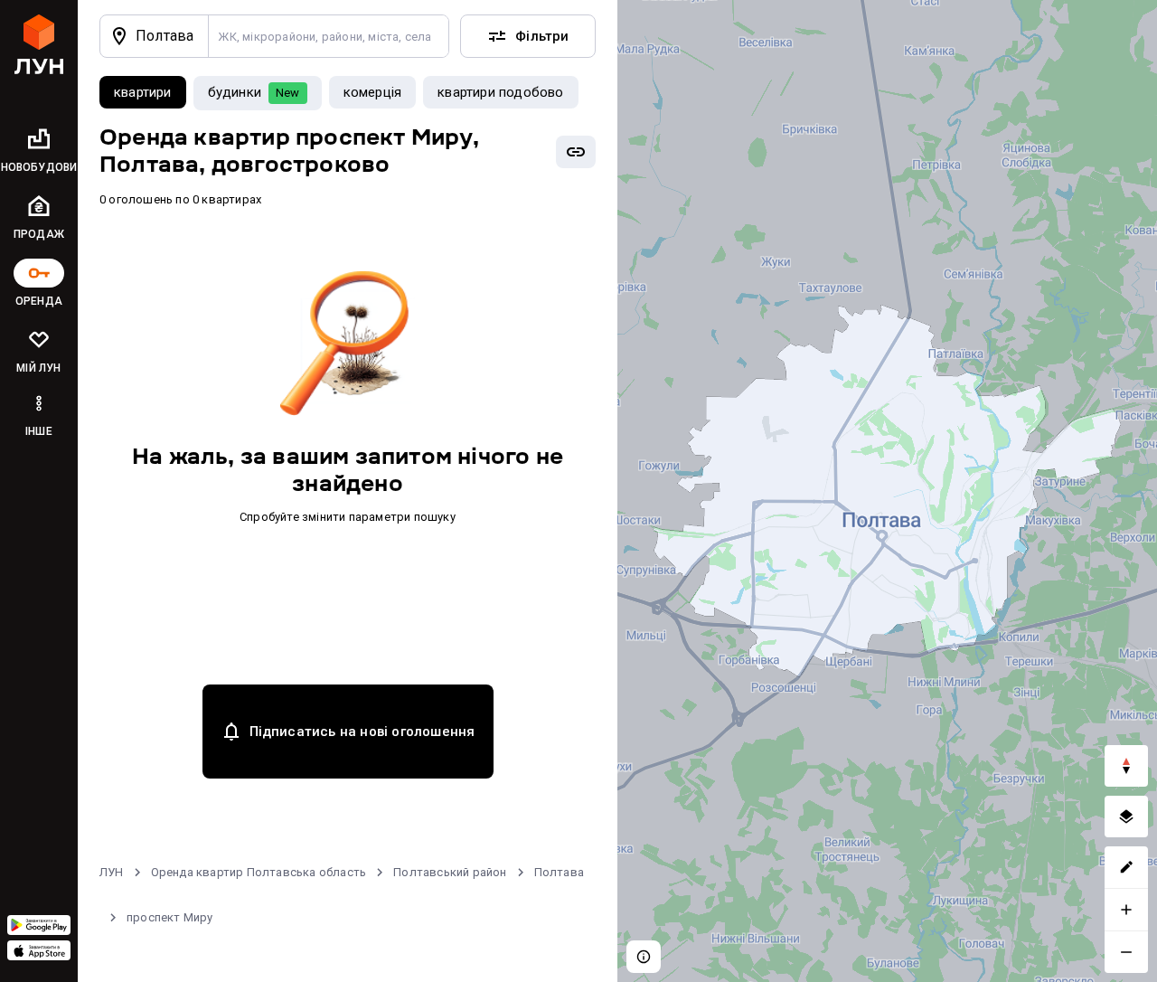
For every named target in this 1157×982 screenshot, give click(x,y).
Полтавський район (449, 872)
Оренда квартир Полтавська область (259, 872)
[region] (887, 491)
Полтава (559, 872)
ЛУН (111, 872)
